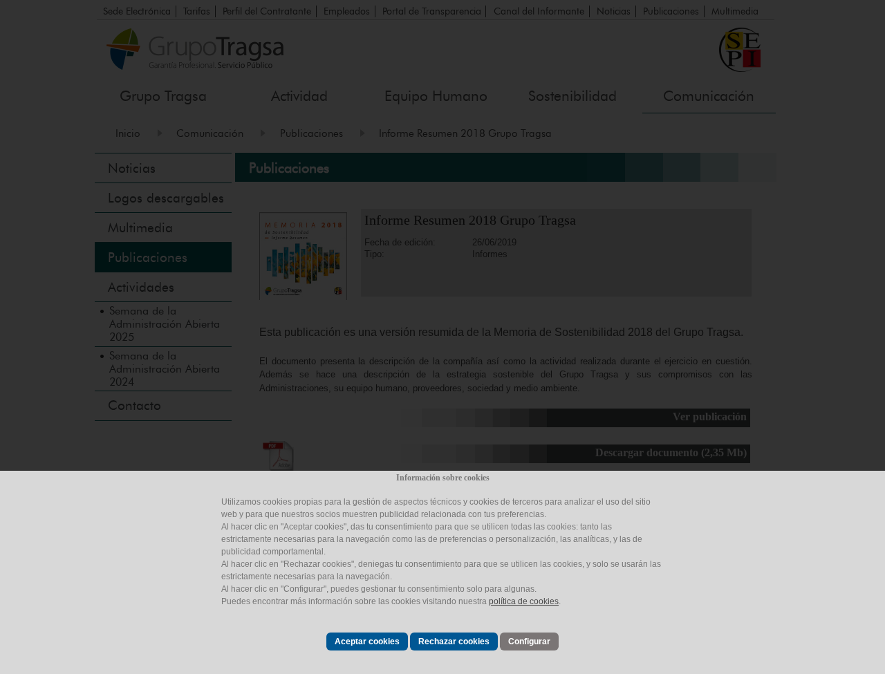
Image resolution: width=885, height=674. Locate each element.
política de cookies (524, 601)
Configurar (529, 641)
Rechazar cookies (454, 641)
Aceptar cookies (367, 641)
